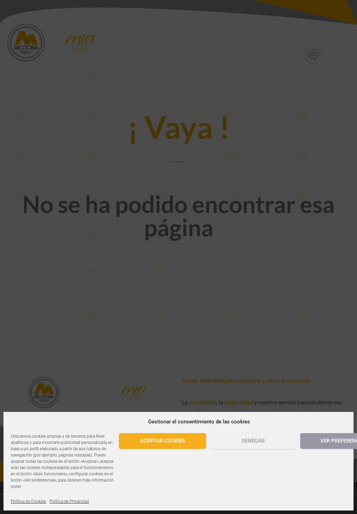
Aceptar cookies (162, 441)
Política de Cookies (28, 501)
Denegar (253, 441)
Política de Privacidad (69, 501)
